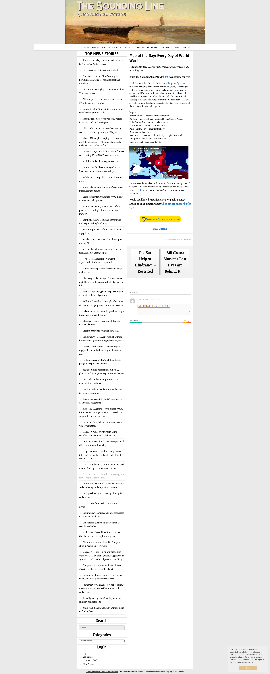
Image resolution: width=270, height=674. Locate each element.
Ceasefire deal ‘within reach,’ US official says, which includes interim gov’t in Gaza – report (100, 350)
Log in (85, 653)
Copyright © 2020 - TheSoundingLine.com (102, 671)
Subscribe (117, 47)
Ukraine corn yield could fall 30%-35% (101, 330)
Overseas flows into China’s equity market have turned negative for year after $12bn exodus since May (101, 80)
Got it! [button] (248, 668)
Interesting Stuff (183, 47)
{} (165, 306)
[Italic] (142, 306)
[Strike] (147, 306)
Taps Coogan (187, 239)
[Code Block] (159, 306)
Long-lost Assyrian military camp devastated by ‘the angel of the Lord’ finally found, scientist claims (100, 455)
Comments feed (90, 660)
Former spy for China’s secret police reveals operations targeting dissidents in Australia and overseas (101, 588)
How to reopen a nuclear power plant (100, 70)
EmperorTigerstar (176, 83)
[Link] (162, 306)
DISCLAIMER (166, 47)
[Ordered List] (150, 306)
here (165, 77)
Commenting (142, 47)
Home (87, 47)
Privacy (155, 47)
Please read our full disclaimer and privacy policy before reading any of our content (152, 671)
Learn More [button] (247, 662)
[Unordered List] (153, 306)
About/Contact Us (101, 47)
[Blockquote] (156, 306)
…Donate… (129, 47)
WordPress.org (89, 664)
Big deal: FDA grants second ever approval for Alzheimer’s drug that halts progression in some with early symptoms (101, 412)
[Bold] (139, 306)
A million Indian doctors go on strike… (101, 161)
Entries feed (88, 656)
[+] (168, 306)
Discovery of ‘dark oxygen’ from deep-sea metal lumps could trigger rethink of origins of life (101, 282)
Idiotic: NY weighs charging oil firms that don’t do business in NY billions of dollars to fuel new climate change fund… (100, 142)
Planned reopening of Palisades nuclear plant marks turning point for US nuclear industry (99, 210)
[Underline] (145, 306)
